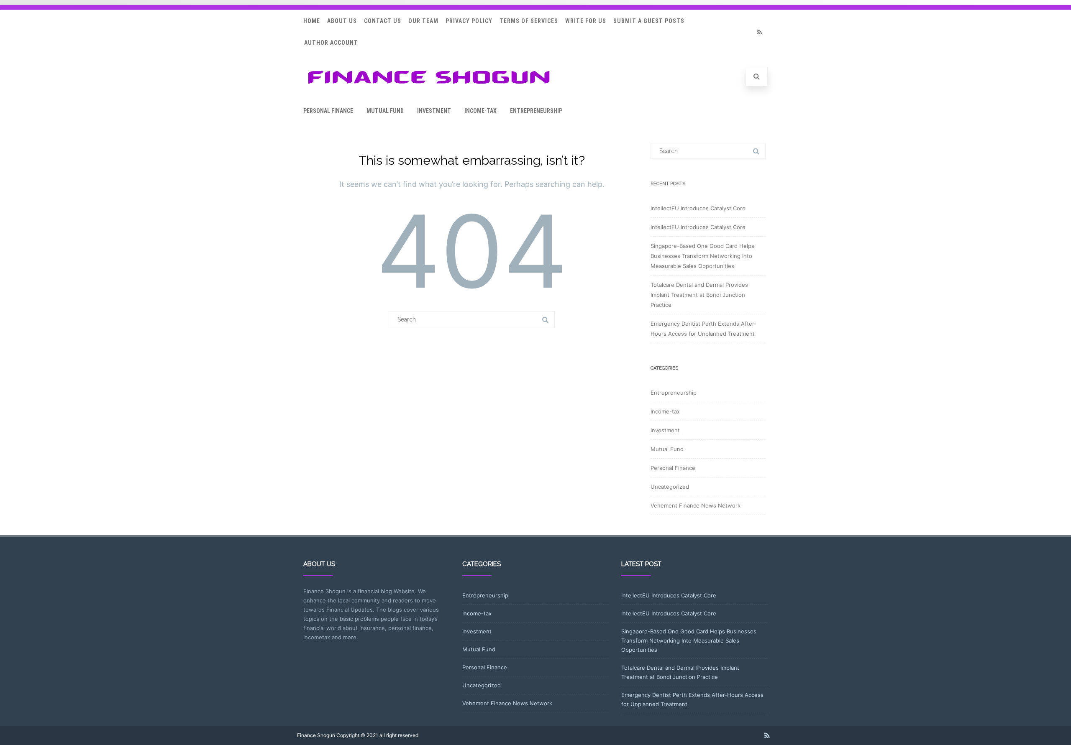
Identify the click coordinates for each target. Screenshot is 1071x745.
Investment (434, 110)
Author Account (331, 42)
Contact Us (382, 21)
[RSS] (759, 32)
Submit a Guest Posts (648, 21)
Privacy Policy (469, 21)
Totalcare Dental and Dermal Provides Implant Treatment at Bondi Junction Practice (699, 294)
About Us (342, 21)
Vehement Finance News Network (695, 505)
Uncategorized (670, 486)
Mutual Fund (385, 110)
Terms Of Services (529, 21)
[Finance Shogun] (428, 86)
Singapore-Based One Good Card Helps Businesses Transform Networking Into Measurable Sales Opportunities (702, 255)
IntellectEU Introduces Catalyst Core (698, 208)
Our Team (423, 21)
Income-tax (480, 110)
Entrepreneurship (536, 110)
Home (311, 21)
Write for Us (585, 21)
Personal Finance (328, 110)
